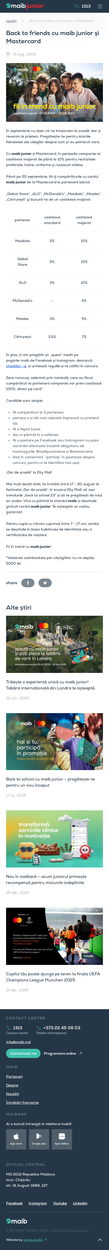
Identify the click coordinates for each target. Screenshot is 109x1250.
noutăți (11, 21)
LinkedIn (80, 1203)
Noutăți (12, 1094)
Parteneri (14, 1076)
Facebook (14, 1203)
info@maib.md (18, 1042)
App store (16, 1143)
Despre (12, 1085)
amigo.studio (33, 1240)
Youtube (60, 1203)
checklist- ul (16, 366)
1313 (86, 6)
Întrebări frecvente (22, 1102)
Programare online (60, 1053)
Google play (39, 1143)
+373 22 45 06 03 (61, 1028)
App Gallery (62, 1143)
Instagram (38, 1203)
